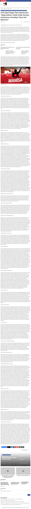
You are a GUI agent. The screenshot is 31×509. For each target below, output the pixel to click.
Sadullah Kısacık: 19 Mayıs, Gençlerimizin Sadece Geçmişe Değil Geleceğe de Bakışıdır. (10, 52)
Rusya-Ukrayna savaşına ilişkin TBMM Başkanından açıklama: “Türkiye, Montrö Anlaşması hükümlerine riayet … (5, 484)
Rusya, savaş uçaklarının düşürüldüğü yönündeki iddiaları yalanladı (25, 483)
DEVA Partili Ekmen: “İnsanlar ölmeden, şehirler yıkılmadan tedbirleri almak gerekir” (15, 483)
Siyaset (21, 10)
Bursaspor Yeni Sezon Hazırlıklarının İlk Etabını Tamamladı (8, 500)
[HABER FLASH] (5, 4)
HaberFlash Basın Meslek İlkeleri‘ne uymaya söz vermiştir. (22, 507)
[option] (15, 458)
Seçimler (18, 10)
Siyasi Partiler (24, 10)
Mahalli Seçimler (14, 10)
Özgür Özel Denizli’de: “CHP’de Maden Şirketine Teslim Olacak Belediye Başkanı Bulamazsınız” (9, 458)
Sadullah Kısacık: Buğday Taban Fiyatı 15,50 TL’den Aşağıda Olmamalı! (25, 52)
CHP (10, 10)
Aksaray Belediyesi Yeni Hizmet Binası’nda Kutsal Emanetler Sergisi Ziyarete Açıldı (11, 504)
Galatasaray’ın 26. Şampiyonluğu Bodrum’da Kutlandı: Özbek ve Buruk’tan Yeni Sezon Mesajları (12, 501)
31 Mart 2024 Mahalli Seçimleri (5, 10)
